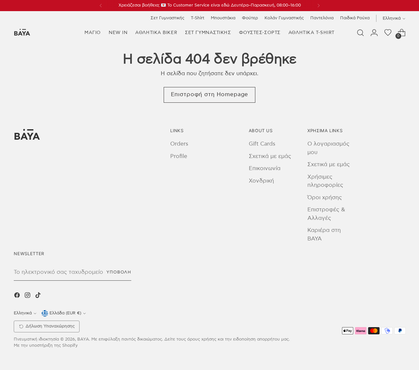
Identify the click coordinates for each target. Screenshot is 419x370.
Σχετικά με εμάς (270, 156)
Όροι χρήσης (324, 197)
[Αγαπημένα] (387, 32)
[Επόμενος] (318, 5)
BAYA (83, 339)
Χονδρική (261, 181)
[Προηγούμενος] (101, 5)
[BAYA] (22, 33)
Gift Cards (262, 144)
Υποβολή (118, 272)
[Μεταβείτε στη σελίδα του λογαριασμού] (374, 32)
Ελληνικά (392, 18)
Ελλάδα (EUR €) (65, 313)
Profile (178, 156)
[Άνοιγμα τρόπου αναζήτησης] (360, 32)
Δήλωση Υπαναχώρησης (50, 326)
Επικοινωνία (265, 168)
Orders (179, 144)
